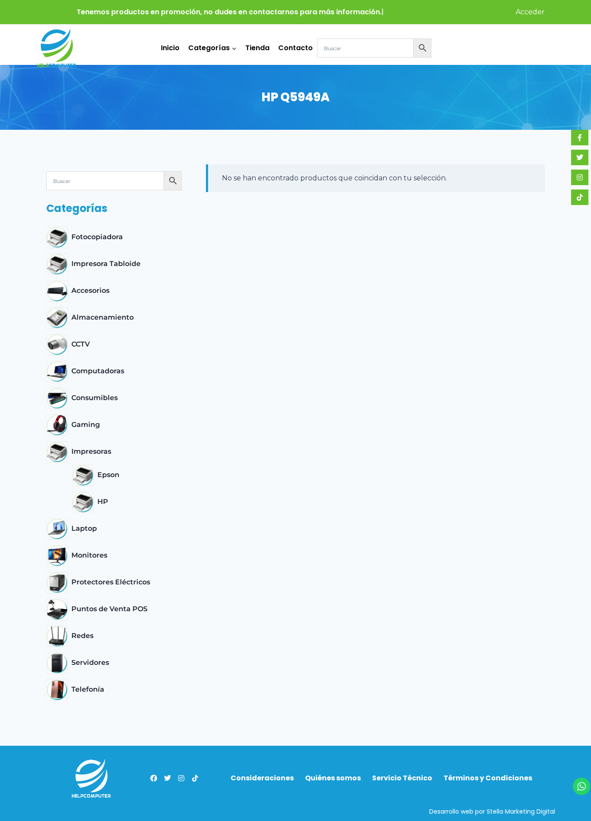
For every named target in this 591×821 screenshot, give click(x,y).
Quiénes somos (333, 778)
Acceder (530, 12)
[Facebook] (154, 778)
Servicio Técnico (402, 778)
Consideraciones (262, 778)
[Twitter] (167, 778)
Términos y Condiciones (487, 778)
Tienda (257, 48)
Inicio (170, 48)
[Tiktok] (195, 778)
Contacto (295, 48)
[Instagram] (181, 778)
